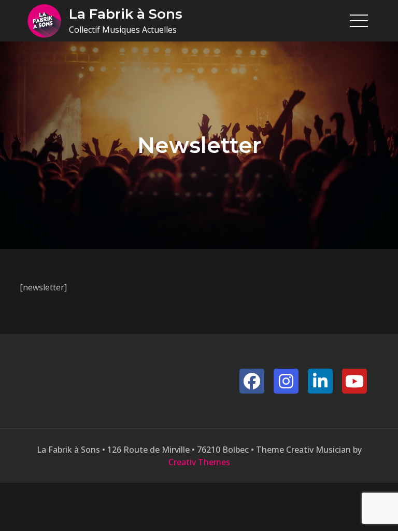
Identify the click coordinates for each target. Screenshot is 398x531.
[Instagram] (286, 381)
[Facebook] (251, 381)
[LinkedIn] (320, 381)
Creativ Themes (199, 462)
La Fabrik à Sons (125, 14)
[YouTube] (354, 381)
